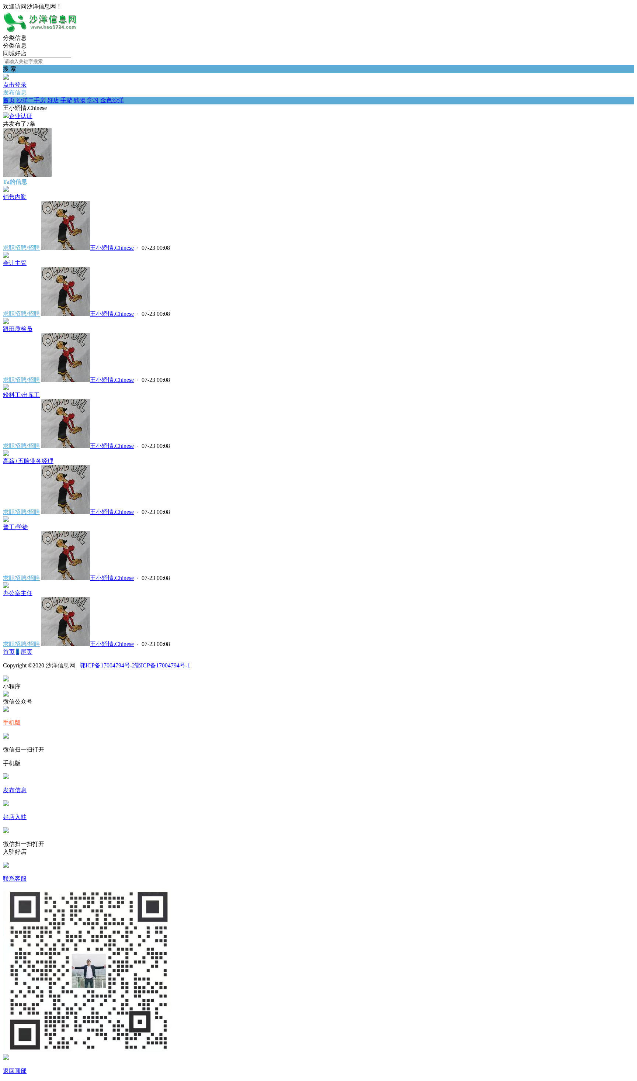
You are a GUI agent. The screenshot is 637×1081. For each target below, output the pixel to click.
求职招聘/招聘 (21, 248)
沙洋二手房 (31, 100)
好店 (53, 100)
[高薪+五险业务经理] (6, 454)
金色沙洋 (112, 100)
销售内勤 (15, 197)
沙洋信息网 (60, 665)
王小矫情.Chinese (112, 248)
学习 (93, 100)
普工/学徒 (15, 527)
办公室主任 (17, 593)
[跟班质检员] (6, 322)
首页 (9, 100)
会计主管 (15, 263)
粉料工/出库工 (21, 395)
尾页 (26, 652)
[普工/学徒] (6, 520)
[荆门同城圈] (40, 31)
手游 (66, 100)
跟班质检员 (17, 329)
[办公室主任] (6, 586)
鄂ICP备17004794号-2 (107, 665)
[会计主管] (6, 256)
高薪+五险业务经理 (28, 461)
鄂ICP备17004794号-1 (162, 665)
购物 (80, 100)
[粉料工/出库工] (6, 388)
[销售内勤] (6, 190)
